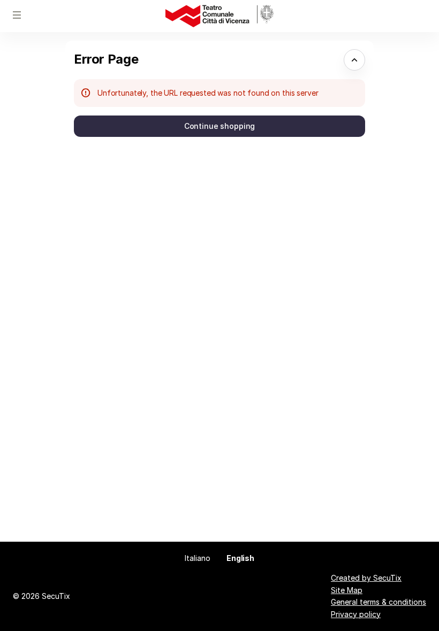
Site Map (346, 590)
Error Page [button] (106, 59)
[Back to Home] (219, 16)
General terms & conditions (378, 601)
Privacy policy (356, 614)
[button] (17, 15)
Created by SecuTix (366, 577)
